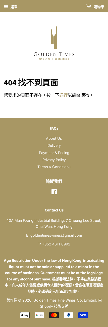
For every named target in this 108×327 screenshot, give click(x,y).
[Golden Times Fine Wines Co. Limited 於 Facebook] (54, 193)
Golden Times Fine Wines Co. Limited (64, 300)
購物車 (98, 7)
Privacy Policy (54, 160)
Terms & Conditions (54, 167)
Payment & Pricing (54, 153)
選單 (14, 7)
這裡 (63, 95)
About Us (54, 138)
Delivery (54, 145)
